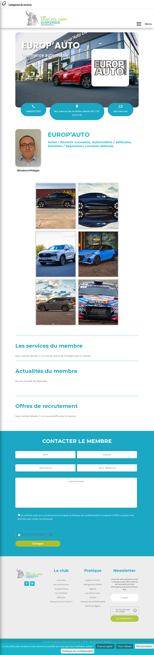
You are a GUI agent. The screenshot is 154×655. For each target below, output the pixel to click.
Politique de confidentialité (93, 601)
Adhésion (61, 597)
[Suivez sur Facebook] (26, 583)
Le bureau (61, 580)
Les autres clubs (92, 593)
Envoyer (37, 543)
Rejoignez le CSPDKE (93, 584)
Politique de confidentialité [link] (77, 651)
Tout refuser (125, 646)
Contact (92, 597)
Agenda (92, 589)
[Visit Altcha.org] (51, 534)
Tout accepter (105, 646)
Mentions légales (92, 606)
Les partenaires (61, 589)
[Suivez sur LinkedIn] (32, 583)
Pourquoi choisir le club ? (61, 601)
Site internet (120, 111)
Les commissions (61, 584)
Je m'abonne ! (124, 618)
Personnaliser (144, 646)
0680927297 (33, 111)
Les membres (61, 593)
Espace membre (93, 580)
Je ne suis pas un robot (33, 535)
